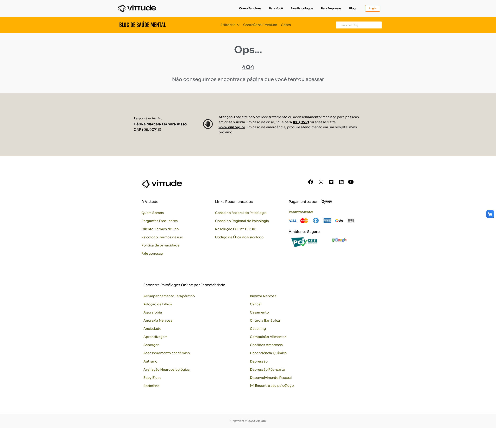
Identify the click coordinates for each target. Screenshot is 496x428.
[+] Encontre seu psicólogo (272, 386)
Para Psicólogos (302, 8)
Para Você (276, 8)
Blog (352, 8)
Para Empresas (331, 8)
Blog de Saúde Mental (142, 25)
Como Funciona (250, 8)
